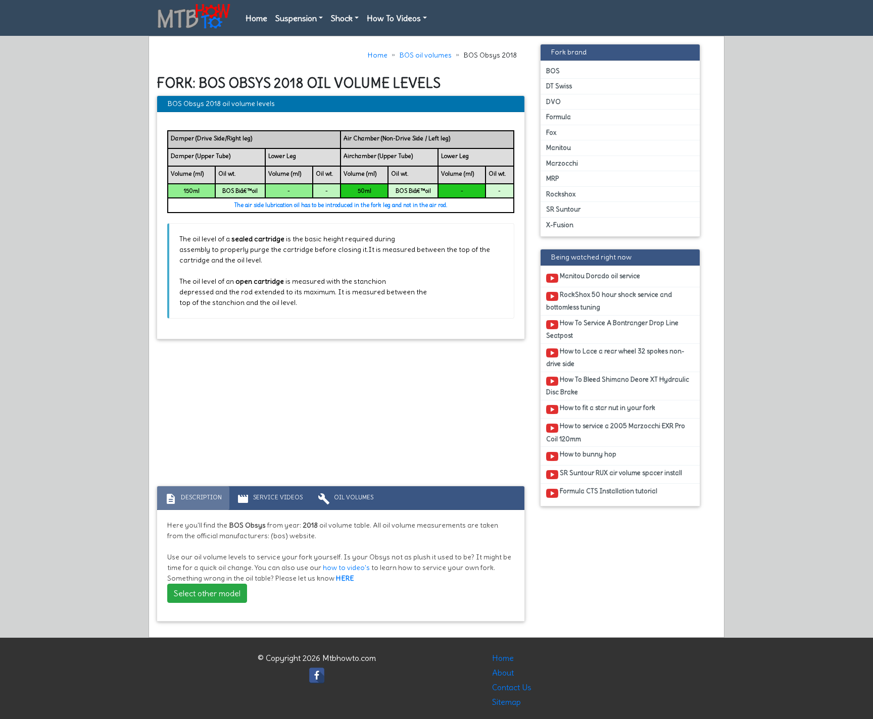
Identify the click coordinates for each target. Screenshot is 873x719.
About (503, 672)
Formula (558, 117)
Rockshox (560, 194)
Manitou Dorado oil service (599, 276)
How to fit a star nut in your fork (606, 407)
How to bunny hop (587, 454)
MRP (552, 178)
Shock (342, 18)
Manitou (558, 147)
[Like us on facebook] (317, 673)
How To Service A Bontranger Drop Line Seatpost (612, 329)
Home (256, 18)
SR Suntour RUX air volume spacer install (620, 473)
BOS (553, 71)
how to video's (346, 567)
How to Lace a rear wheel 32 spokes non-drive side (615, 357)
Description (193, 499)
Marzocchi (562, 163)
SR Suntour (563, 209)
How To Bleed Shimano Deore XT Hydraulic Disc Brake (617, 385)
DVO (553, 101)
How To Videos (394, 18)
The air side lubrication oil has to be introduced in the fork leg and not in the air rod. (340, 205)
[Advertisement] (341, 415)
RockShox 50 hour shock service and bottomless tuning (609, 301)
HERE (345, 578)
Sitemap (506, 702)
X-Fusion (559, 225)
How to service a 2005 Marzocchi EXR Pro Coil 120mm (615, 432)
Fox (551, 132)
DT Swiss (559, 86)
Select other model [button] (207, 593)
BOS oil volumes (425, 55)
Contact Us (511, 687)
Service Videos (270, 499)
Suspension (296, 18)
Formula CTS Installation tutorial (607, 491)
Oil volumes (345, 499)
